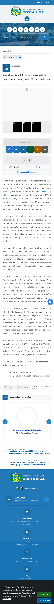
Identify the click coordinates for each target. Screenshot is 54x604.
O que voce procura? (10, 37)
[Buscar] (44, 37)
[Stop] (29, 160)
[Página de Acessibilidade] (42, 29)
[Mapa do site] (37, 29)
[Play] (24, 160)
